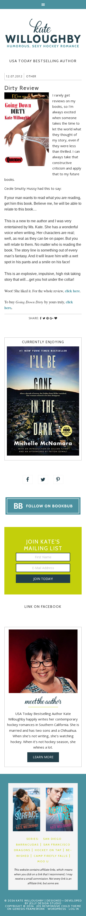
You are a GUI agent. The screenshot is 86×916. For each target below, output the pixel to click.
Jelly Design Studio (45, 903)
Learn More (43, 757)
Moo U (43, 861)
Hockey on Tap (48, 850)
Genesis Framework (28, 908)
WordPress (57, 908)
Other (31, 76)
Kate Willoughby (43, 33)
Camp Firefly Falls (51, 855)
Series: (32, 838)
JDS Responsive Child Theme (58, 906)
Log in (74, 908)
